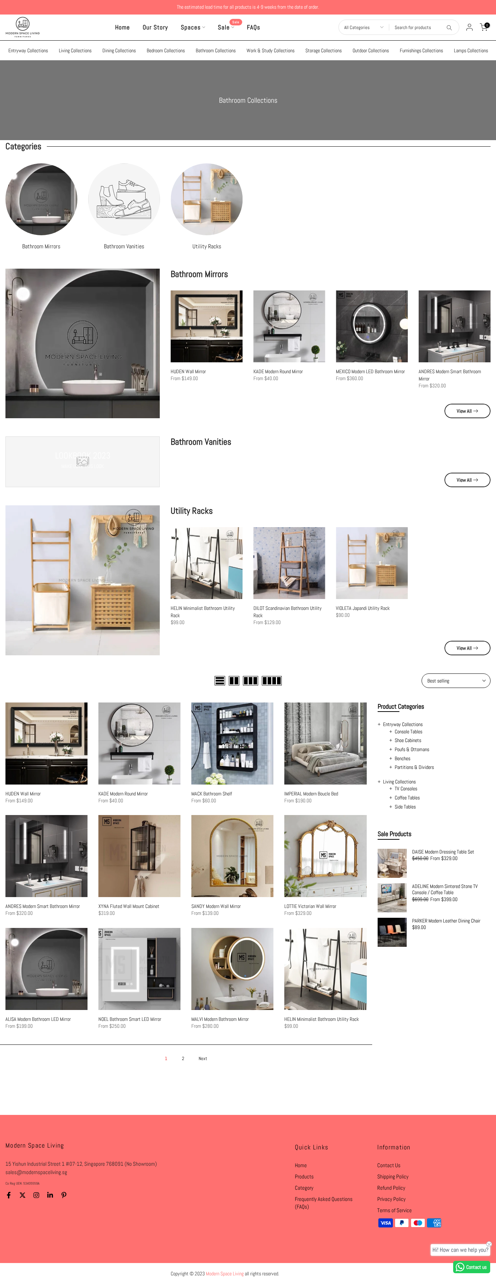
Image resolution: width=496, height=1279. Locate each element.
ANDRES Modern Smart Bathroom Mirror (42, 906)
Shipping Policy (392, 1176)
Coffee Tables (407, 797)
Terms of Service (394, 1210)
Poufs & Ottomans (412, 749)
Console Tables (408, 731)
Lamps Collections (471, 50)
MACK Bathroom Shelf (211, 793)
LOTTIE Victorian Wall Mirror (310, 906)
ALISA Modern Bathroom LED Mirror (38, 1019)
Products (304, 1176)
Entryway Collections (28, 50)
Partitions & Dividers (414, 767)
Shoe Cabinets (408, 740)
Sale (229, 27)
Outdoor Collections (371, 50)
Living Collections (75, 50)
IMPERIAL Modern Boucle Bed (311, 793)
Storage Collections (323, 50)
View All (464, 411)
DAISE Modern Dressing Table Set (443, 852)
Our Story (155, 27)
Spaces (191, 27)
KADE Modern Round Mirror (278, 371)
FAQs (253, 27)
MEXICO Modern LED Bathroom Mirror (370, 371)
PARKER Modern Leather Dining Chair (446, 921)
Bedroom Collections (166, 50)
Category (304, 1187)
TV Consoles (406, 788)
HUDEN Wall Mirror (188, 371)
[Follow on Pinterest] (64, 1195)
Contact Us (389, 1165)
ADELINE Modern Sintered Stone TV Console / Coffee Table (445, 889)
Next (203, 1059)
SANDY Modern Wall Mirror (216, 906)
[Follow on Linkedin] (50, 1195)
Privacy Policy (391, 1199)
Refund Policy (391, 1187)
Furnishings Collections (421, 50)
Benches (402, 758)
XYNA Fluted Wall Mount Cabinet (128, 906)
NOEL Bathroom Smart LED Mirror (129, 1019)
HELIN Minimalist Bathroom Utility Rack (321, 1019)
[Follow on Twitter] (22, 1195)
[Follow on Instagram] (36, 1195)
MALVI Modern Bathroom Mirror (220, 1019)
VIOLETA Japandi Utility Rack (363, 608)
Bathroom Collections (216, 50)
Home (122, 27)
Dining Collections (119, 50)
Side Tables (405, 806)
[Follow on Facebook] (8, 1195)
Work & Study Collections (270, 50)
